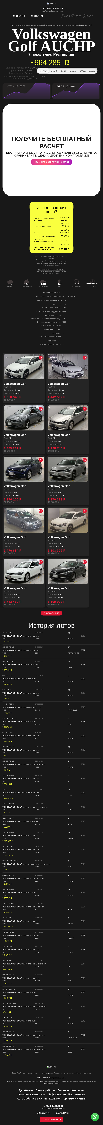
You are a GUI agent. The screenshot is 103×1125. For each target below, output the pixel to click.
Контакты (77, 1090)
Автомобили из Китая (32, 1098)
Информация (57, 1094)
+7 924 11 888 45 (53, 8)
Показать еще (51, 613)
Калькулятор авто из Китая (67, 1098)
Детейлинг (26, 1090)
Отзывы (63, 1090)
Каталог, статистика (31, 1094)
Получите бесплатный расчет (51, 162)
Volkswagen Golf (23, 383)
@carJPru (19, 16)
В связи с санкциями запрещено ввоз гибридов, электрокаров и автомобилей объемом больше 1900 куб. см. (51, 271)
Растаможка (76, 1094)
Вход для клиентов (53, 1119)
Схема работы (45, 1090)
